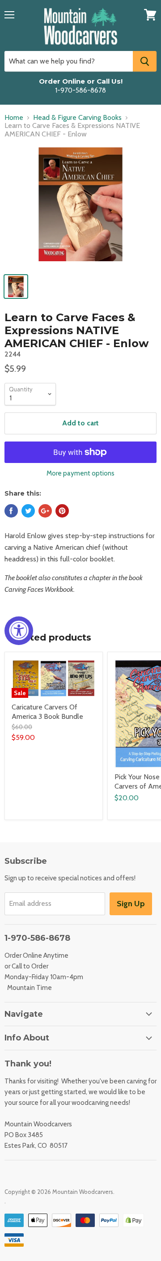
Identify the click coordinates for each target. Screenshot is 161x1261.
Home (13, 118)
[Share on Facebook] (11, 511)
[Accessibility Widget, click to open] (18, 630)
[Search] (145, 61)
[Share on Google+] (45, 511)
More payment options (80, 473)
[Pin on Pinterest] (62, 511)
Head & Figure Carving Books (77, 118)
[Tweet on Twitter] (28, 511)
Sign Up (131, 904)
